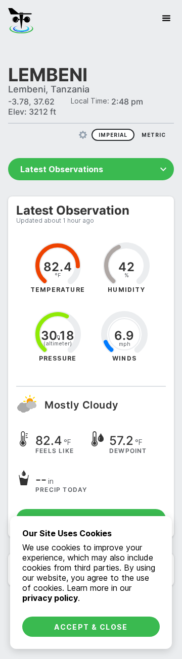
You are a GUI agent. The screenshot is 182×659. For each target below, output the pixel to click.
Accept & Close (91, 627)
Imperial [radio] (113, 135)
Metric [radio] (154, 135)
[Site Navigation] (166, 18)
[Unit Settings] (82, 135)
